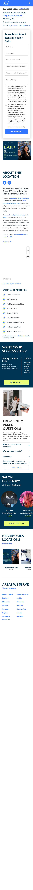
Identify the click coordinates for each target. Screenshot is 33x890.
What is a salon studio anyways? (12, 445)
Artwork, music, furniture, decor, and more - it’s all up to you (10, 366)
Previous (4, 151)
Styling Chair (12, 308)
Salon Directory (16, 523)
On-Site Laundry (13, 318)
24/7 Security (12, 299)
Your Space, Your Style (10, 359)
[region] (16, 263)
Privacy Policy (21, 127)
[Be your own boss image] (16, 403)
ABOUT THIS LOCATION (12, 174)
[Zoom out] (28, 250)
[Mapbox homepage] (7, 279)
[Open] (26, 66)
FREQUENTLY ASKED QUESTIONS (13, 424)
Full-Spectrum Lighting (15, 304)
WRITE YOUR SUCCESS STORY (14, 349)
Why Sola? (7, 457)
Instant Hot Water (14, 327)
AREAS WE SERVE (15, 584)
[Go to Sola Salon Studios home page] (6, 3)
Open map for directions (13, 284)
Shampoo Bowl (12, 313)
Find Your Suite (16, 382)
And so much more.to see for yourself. (16, 337)
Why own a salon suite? (12, 451)
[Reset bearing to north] (28, 253)
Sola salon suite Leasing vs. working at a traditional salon (15, 462)
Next (28, 151)
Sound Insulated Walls (15, 322)
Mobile (15, 8)
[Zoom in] (28, 248)
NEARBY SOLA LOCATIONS (13, 537)
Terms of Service (12, 127)
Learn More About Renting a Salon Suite (15, 38)
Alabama (9, 8)
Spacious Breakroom (14, 331)
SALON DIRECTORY (11, 479)
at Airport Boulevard (11, 485)
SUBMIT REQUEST (16, 132)
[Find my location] (28, 256)
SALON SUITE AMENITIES (15, 290)
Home (4, 8)
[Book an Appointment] (16, 164)
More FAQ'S (16, 467)
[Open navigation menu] (29, 3)
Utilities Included (13, 295)
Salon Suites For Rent (14, 15)
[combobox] (16, 66)
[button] (16, 445)
